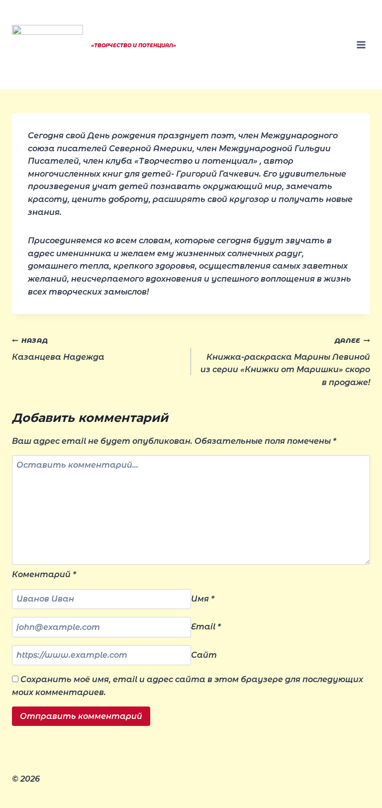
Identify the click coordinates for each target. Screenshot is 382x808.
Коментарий (44, 574)
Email (206, 627)
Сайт (204, 655)
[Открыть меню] (361, 44)
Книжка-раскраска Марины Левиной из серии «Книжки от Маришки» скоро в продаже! (285, 362)
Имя (202, 599)
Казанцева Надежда (58, 349)
